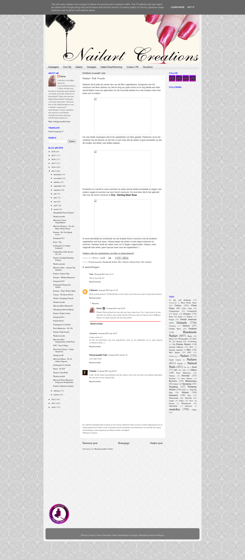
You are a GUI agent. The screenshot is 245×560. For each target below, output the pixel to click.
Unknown (93, 290)
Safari (175, 384)
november (58, 178)
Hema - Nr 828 (59, 368)
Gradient (193, 328)
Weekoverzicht (59, 216)
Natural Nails (135, 262)
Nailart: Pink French (61, 332)
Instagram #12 (59, 281)
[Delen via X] (121, 258)
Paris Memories (183, 373)
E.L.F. (175, 314)
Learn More (177, 7)
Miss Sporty (174, 352)
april (56, 205)
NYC (189, 352)
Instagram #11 (59, 317)
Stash (184, 389)
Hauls (189, 336)
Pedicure (172, 376)
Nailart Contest (175, 360)
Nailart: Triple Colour (61, 313)
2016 (53, 159)
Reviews (173, 380)
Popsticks (172, 378)
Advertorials (173, 303)
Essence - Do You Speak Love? (62, 233)
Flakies (189, 316)
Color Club (187, 308)
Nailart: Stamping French (63, 298)
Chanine (93, 371)
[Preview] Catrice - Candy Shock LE (63, 350)
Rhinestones (191, 380)
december (58, 174)
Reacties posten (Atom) (104, 449)
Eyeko (180, 316)
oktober (57, 182)
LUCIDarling (192, 341)
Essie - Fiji (57, 242)
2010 (53, 407)
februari (57, 390)
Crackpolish (192, 311)
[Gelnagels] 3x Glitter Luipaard (61, 246)
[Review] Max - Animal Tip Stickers (64, 268)
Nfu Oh (186, 367)
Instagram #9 (58, 355)
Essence (187, 313)
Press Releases (186, 378)
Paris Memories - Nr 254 (63, 328)
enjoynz (135, 535)
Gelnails (182, 322)
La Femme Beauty (182, 344)
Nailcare (180, 363)
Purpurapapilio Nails (98, 354)
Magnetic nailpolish (176, 350)
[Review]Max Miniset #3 (63, 305)
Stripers (185, 392)
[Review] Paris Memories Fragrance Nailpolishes (63, 381)
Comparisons (174, 311)
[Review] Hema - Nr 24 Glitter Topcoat (62, 360)
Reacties (95, 303)
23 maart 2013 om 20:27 (107, 371)
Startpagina (53, 67)
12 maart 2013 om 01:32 (117, 355)
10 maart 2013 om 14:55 (107, 333)
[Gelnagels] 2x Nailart (62, 365)
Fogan (171, 319)
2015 (53, 163)
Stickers (148, 262)
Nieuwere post (89, 443)
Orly (142, 262)
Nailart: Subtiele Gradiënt (63, 386)
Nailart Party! (58, 320)
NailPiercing (173, 356)
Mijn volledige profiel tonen (59, 121)
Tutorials (188, 398)
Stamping (173, 386)
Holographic (183, 338)
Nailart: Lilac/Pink (60, 372)
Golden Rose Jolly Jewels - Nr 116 (63, 253)
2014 (53, 167)
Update (171, 401)
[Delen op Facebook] (124, 258)
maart (56, 209)
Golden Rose (175, 328)
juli (55, 193)
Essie (171, 316)
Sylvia (99, 308)
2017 (53, 155)
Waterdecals (186, 403)
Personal (186, 375)
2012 (53, 399)
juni (55, 197)
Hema (171, 338)
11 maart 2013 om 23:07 (115, 308)
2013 (53, 171)
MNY (191, 347)
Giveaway (172, 326)
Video (181, 400)
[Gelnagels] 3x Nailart (62, 324)
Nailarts (79, 67)
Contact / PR (133, 67)
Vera (91, 274)
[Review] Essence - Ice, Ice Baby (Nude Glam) (63, 227)
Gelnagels (91, 67)
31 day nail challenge (180, 300)
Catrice (178, 305)
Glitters (186, 325)
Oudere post (156, 443)
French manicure (95, 262)
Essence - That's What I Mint (64, 291)
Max (120, 262)
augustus (57, 190)
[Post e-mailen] (109, 257)
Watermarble (173, 406)
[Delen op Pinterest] (127, 258)
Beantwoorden (95, 281)
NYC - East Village (60, 345)
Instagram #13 (59, 238)
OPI (175, 370)
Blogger (161, 535)
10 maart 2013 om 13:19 (108, 290)
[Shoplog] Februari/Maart (63, 309)
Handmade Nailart (110, 262)
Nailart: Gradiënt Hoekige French (63, 258)
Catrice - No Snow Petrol (63, 294)
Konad (179, 341)
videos (194, 409)
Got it (191, 7)
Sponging (186, 383)
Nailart (184, 355)
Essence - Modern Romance (64, 277)
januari (57, 394)
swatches (174, 409)
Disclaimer (148, 67)
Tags (189, 395)
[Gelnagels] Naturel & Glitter (62, 285)
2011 (53, 403)
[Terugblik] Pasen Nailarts (63, 212)
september (58, 186)
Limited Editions (176, 347)
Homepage (123, 443)
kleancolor (188, 406)
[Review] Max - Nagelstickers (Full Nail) (64, 340)
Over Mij (67, 67)
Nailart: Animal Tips (61, 273)
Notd (194, 367)
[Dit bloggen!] (119, 258)
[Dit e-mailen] (116, 258)
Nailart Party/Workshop (111, 67)
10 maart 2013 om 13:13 (103, 274)
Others (194, 369)
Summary (173, 395)
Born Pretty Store (189, 302)
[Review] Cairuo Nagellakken (59, 221)
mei (55, 201)
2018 (53, 151)
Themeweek (174, 398)
